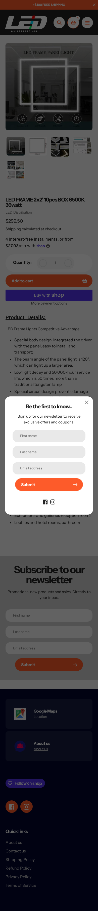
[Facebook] (45, 501)
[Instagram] (52, 501)
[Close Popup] (86, 402)
